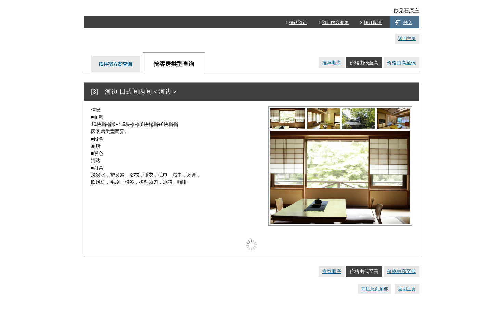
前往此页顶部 (374, 288)
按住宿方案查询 (115, 64)
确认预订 (298, 22)
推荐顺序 (331, 62)
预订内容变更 (335, 22)
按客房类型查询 (174, 64)
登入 (407, 22)
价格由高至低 (401, 62)
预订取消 (373, 22)
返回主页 (407, 38)
